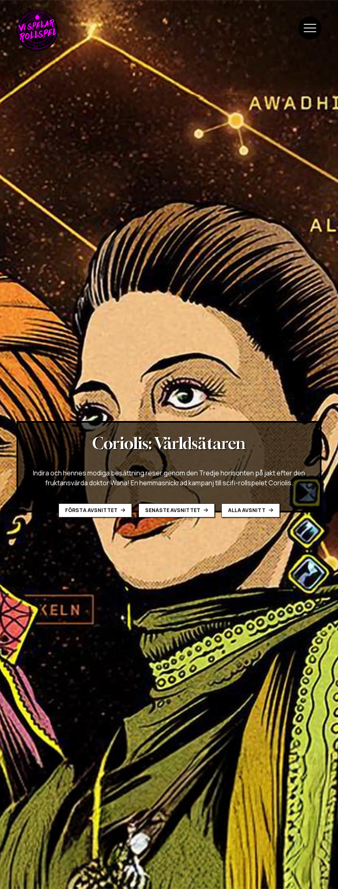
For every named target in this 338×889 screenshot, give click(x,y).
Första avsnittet (91, 510)
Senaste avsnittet (173, 510)
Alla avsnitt (247, 510)
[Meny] (310, 28)
